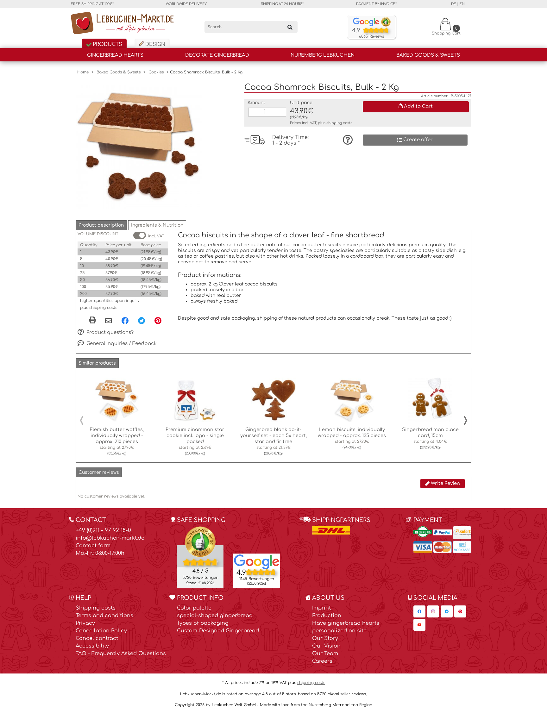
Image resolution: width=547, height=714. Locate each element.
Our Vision (326, 646)
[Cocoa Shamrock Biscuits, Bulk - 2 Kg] (139, 145)
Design (154, 44)
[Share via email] (108, 321)
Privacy (85, 623)
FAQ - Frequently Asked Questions (121, 653)
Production (326, 615)
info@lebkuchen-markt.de (110, 538)
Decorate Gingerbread (217, 55)
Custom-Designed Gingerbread (218, 631)
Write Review (445, 483)
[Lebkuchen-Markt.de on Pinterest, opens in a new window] (460, 611)
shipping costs (339, 123)
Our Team (325, 653)
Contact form (93, 545)
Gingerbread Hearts (115, 55)
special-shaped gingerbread (215, 615)
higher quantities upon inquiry (110, 300)
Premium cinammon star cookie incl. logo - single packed (195, 435)
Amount (256, 102)
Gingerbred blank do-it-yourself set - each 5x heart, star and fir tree (273, 435)
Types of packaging (203, 623)
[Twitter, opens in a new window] (141, 320)
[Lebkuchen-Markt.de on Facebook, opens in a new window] (419, 611)
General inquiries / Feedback (121, 343)
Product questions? (109, 332)
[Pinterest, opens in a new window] (158, 320)
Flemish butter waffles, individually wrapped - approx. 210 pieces (117, 435)
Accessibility (92, 646)
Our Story (325, 638)
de (453, 4)
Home (83, 72)
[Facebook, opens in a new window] (125, 320)
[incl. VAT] (139, 235)
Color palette (194, 608)
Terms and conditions (104, 615)
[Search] (290, 27)
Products (106, 44)
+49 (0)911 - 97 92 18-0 (103, 530)
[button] (101, 225)
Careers (322, 661)
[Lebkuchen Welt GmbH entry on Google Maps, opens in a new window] (256, 561)
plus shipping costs (98, 307)
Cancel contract (97, 638)
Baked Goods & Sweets (428, 55)
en (462, 4)
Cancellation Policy (101, 631)
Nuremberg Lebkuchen (323, 55)
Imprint (321, 608)
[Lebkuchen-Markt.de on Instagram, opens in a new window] (433, 611)
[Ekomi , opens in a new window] (200, 557)
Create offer (417, 139)
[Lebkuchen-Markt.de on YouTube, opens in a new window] (419, 625)
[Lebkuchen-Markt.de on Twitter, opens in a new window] (447, 611)
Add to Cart (418, 106)
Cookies (156, 72)
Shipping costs (96, 608)
